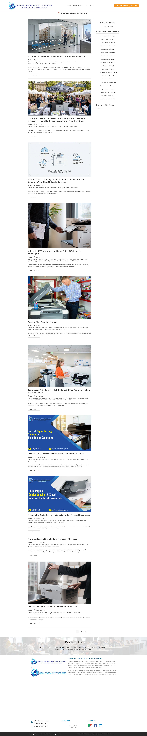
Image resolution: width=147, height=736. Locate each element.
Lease (69, 5)
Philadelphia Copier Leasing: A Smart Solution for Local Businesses (59, 515)
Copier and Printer (54, 62)
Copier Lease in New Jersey (107, 95)
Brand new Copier (33, 62)
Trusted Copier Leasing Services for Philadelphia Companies (56, 453)
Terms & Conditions (87, 734)
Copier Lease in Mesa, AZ (108, 75)
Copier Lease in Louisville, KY (107, 56)
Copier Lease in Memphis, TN (107, 59)
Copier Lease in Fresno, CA (108, 69)
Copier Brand (63, 62)
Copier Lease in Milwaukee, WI (108, 62)
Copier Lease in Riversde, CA (107, 89)
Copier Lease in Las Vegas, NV (108, 52)
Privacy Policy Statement (99, 734)
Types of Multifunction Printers (42, 322)
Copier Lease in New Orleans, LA (107, 85)
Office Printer (68, 261)
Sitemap (79, 734)
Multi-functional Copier (38, 63)
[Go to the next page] (89, 631)
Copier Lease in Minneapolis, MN (107, 92)
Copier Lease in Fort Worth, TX (108, 42)
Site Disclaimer (110, 734)
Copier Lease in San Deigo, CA (108, 39)
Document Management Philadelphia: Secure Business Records (57, 56)
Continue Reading (34, 74)
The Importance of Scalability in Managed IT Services (52, 539)
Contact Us (89, 5)
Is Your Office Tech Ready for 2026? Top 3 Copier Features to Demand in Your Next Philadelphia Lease (56, 180)
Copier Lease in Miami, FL (108, 79)
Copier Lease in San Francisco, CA (108, 46)
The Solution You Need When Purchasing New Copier (52, 606)
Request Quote (78, 5)
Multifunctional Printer (50, 63)
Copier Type (79, 62)
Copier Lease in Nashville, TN (107, 49)
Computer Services (44, 62)
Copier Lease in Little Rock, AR (108, 99)
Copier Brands (71, 62)
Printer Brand (75, 261)
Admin (30, 60)
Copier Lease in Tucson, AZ (108, 65)
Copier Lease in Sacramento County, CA (108, 72)
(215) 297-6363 (99, 108)
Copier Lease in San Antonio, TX (107, 36)
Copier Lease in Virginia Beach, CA (108, 82)
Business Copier (43, 259)
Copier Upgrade (61, 126)
